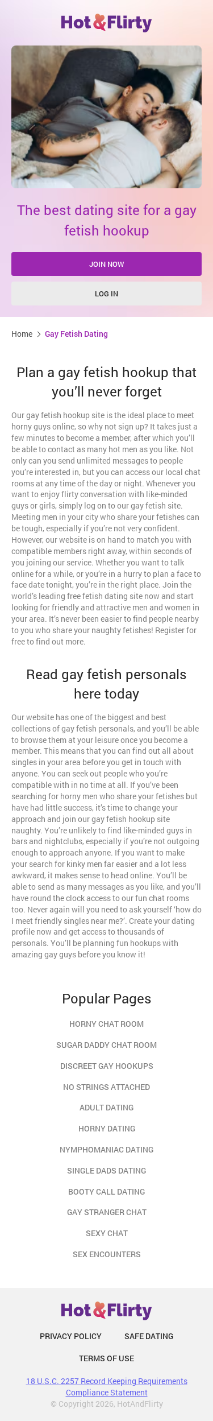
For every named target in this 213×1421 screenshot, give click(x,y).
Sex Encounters (107, 1254)
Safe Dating (148, 1336)
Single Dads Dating (106, 1170)
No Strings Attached (106, 1086)
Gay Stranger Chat (107, 1212)
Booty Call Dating (106, 1191)
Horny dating (106, 1128)
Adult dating (106, 1107)
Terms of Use (106, 1358)
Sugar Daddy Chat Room (106, 1044)
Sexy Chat (107, 1233)
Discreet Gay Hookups (106, 1065)
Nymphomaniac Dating (106, 1149)
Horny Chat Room (106, 1023)
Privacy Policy (71, 1336)
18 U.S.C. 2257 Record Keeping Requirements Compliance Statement (106, 1386)
